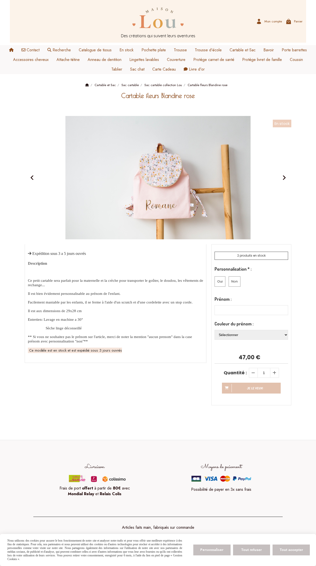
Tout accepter (291, 550)
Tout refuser (251, 550)
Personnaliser (211, 549)
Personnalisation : (233, 269)
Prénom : (223, 299)
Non (234, 281)
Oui (220, 281)
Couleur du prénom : (234, 323)
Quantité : (235, 373)
